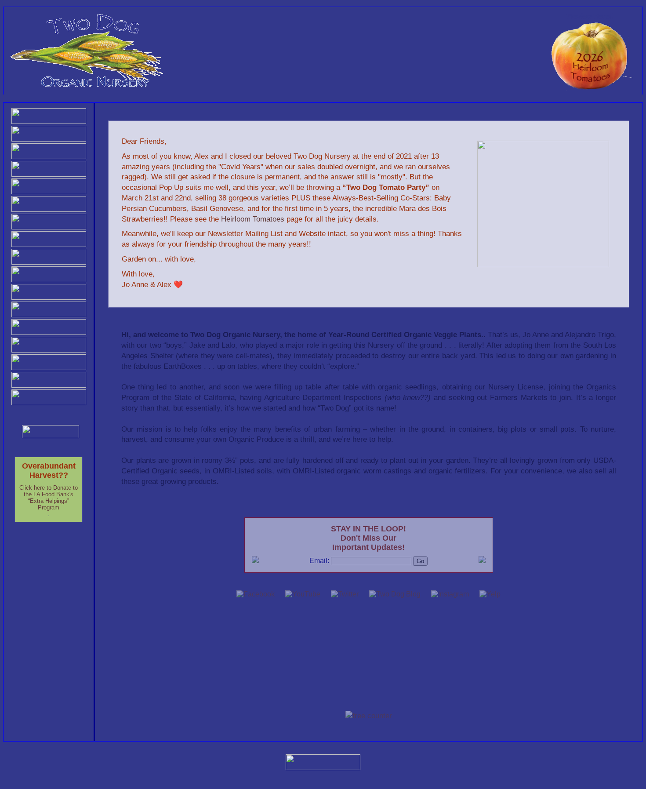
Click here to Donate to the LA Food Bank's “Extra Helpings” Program (48, 497)
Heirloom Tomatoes (252, 219)
